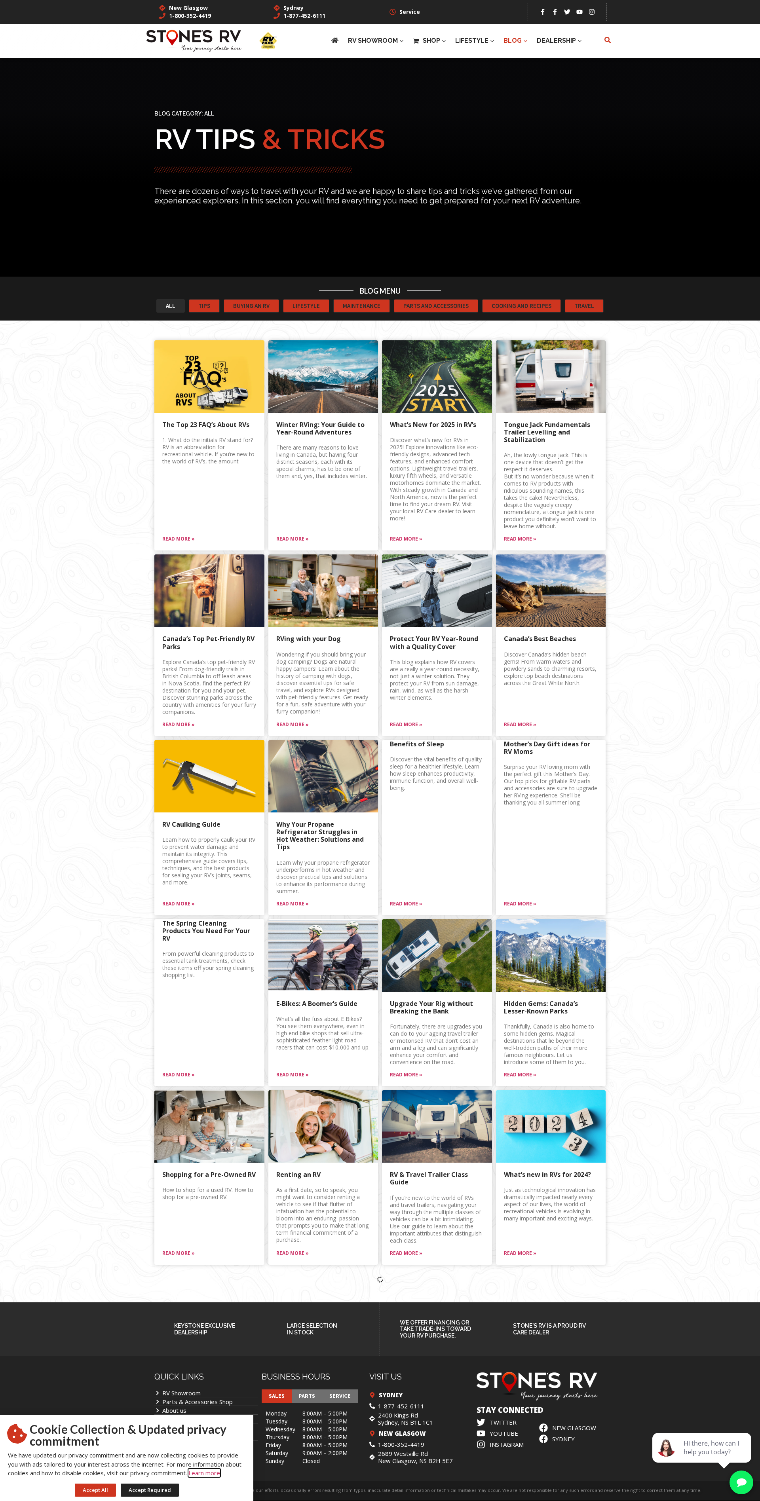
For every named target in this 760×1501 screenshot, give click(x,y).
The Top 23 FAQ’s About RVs (205, 424)
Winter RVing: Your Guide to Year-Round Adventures (320, 428)
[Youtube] (579, 12)
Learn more (204, 1473)
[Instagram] (592, 12)
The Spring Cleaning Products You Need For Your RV (206, 931)
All (209, 113)
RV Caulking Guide (191, 824)
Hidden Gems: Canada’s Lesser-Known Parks (541, 1007)
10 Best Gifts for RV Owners (206, 1353)
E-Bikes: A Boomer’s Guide (316, 1003)
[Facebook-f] (543, 12)
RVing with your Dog (308, 638)
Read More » (178, 538)
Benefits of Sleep (417, 744)
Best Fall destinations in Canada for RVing (428, 1357)
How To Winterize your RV (545, 1353)
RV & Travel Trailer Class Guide (429, 1178)
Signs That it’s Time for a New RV (316, 1357)
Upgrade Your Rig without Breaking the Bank (431, 1007)
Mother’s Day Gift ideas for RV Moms (547, 748)
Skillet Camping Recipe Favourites (541, 1447)
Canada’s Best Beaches (540, 638)
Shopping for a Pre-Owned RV (209, 1174)
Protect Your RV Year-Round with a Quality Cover (434, 642)
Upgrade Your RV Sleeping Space (431, 1447)
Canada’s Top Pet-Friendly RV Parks (208, 642)
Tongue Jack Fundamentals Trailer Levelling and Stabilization (547, 432)
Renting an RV (298, 1174)
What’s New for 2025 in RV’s (433, 424)
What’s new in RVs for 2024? (547, 1174)
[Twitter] (567, 12)
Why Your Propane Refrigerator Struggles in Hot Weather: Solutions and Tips (320, 836)
